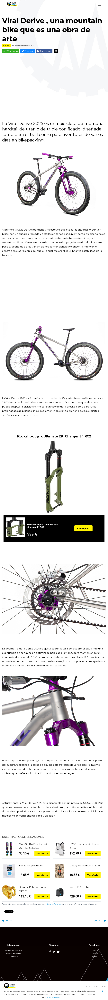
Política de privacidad (13, 950)
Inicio (95, 950)
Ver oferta (42, 853)
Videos (94, 956)
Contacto (14, 956)
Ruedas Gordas (53, 904)
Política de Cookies (52, 997)
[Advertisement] (54, 85)
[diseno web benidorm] (95, 985)
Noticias (95, 954)
